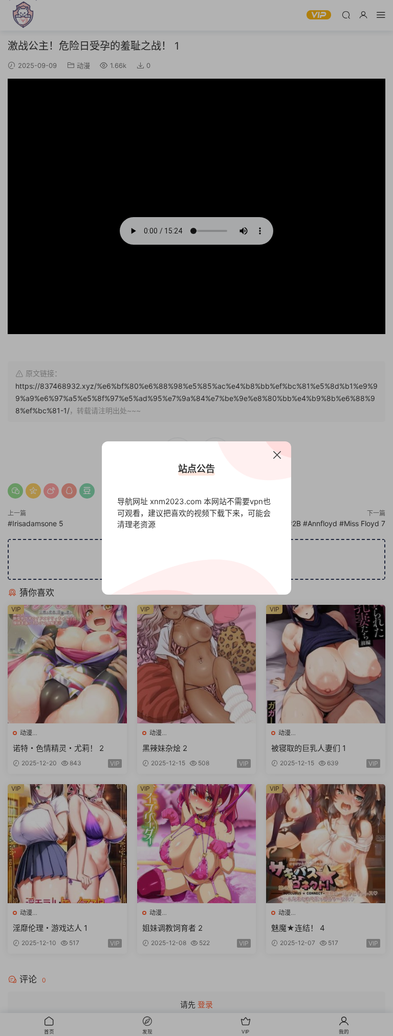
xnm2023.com (176, 501)
